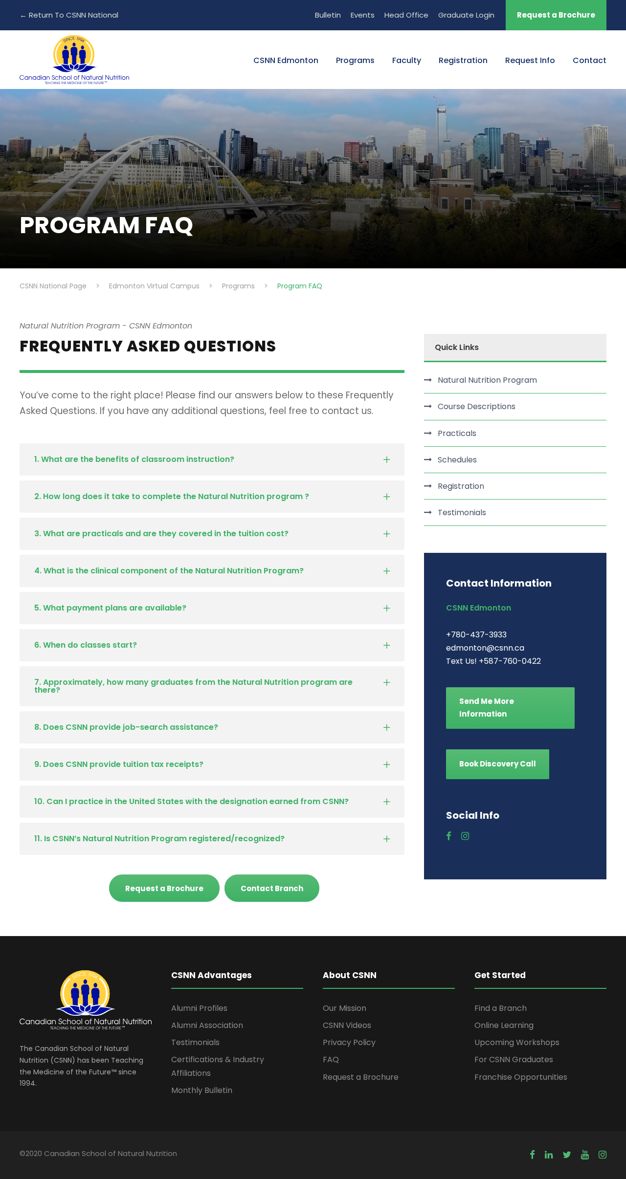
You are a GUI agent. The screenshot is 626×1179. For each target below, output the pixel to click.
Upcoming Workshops (516, 1042)
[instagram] (465, 836)
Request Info (530, 60)
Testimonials (462, 512)
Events (363, 15)
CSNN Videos (347, 1025)
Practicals (457, 433)
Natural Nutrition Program (487, 380)
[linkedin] (549, 1155)
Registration (463, 60)
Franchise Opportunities (520, 1077)
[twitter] (566, 1155)
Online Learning (504, 1025)
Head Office (406, 15)
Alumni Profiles (199, 1008)
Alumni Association (207, 1025)
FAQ (331, 1059)
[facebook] (448, 836)
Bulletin (328, 15)
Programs (355, 60)
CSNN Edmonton (285, 60)
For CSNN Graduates (513, 1059)
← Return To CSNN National (69, 15)
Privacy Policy (349, 1042)
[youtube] (585, 1155)
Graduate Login (466, 15)
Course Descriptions (476, 406)
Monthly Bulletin (201, 1090)
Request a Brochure (556, 15)
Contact (589, 60)
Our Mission (344, 1008)
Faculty (406, 60)
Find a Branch (500, 1008)
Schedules (457, 459)
